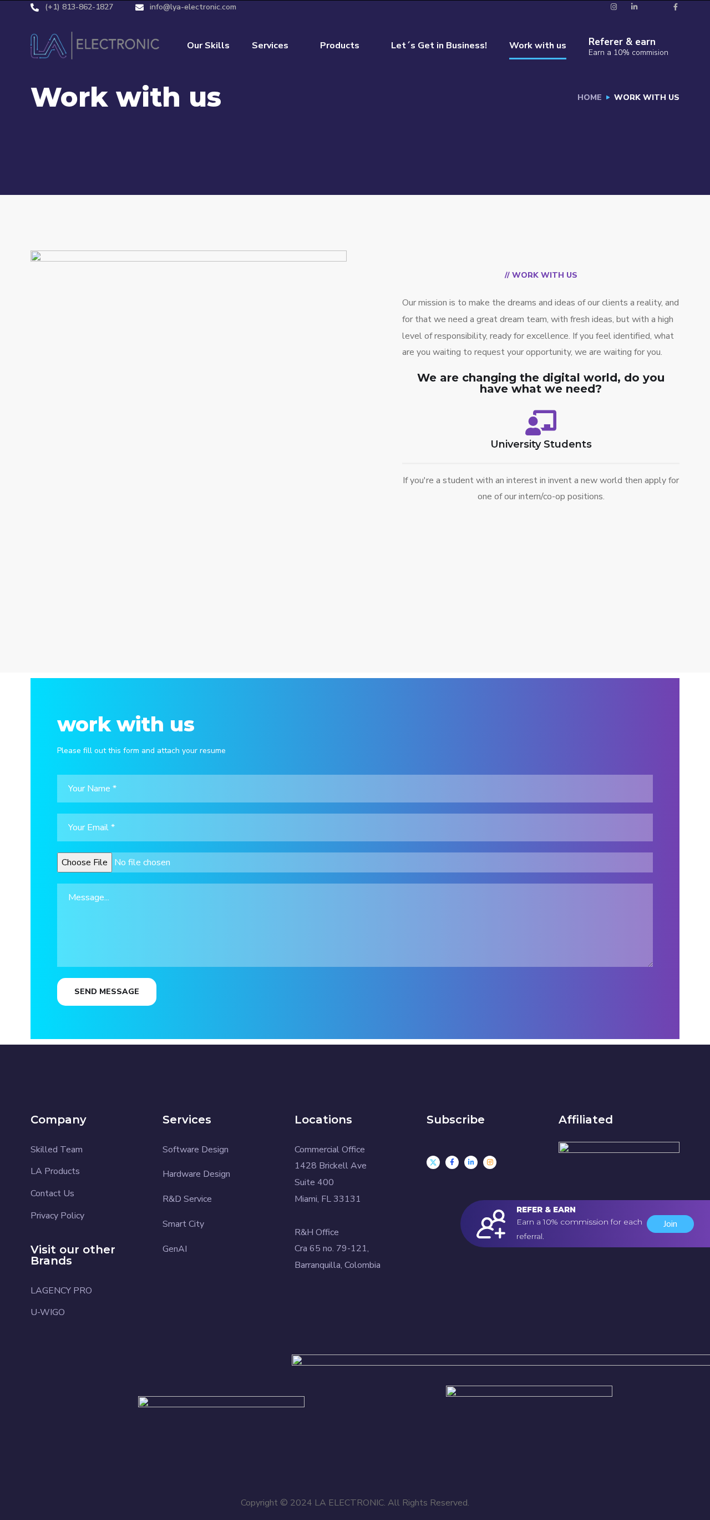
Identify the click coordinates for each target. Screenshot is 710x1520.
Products (339, 45)
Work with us (537, 45)
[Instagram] (489, 1162)
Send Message (106, 991)
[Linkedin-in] (471, 1162)
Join (670, 1224)
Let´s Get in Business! (439, 45)
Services (270, 45)
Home (589, 97)
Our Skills (208, 45)
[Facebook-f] (452, 1162)
